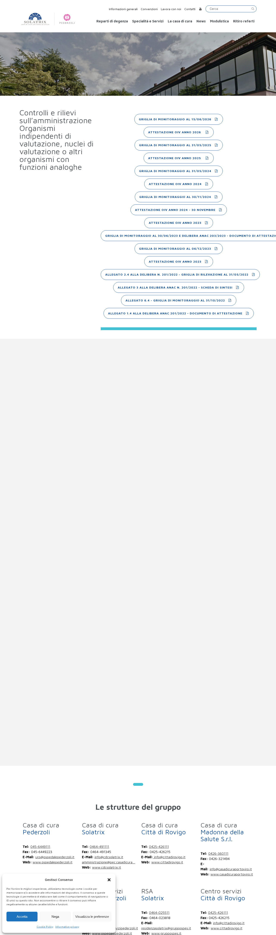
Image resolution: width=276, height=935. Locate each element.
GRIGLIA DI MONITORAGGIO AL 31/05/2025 (175, 145)
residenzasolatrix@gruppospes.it (166, 928)
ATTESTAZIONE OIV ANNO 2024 (175, 184)
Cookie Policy (45, 926)
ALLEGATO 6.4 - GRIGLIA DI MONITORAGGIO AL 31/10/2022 (175, 300)
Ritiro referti (243, 21)
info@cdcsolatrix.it (108, 857)
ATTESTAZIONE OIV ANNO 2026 (175, 132)
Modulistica (219, 21)
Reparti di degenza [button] (112, 21)
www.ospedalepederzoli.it (52, 862)
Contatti (189, 9)
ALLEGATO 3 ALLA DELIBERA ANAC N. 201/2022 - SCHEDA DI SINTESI (175, 287)
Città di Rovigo (163, 828)
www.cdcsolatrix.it (106, 867)
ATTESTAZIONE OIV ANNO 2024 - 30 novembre (175, 210)
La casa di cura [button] (180, 21)
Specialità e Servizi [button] (147, 21)
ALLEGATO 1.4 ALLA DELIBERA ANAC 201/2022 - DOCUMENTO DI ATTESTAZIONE (175, 313)
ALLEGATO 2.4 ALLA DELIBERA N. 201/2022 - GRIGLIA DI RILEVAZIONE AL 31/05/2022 (176, 274)
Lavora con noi (171, 9)
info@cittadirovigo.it (169, 857)
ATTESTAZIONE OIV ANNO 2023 (175, 222)
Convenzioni (149, 9)
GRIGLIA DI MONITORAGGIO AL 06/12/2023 (175, 248)
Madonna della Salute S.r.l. (222, 831)
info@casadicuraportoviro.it (231, 869)
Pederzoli (41, 828)
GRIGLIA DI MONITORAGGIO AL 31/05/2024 (175, 171)
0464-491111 (99, 847)
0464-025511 (159, 913)
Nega (55, 916)
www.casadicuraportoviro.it (231, 874)
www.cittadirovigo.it (167, 862)
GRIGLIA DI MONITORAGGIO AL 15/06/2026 (175, 119)
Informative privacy (67, 926)
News (201, 21)
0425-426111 (159, 847)
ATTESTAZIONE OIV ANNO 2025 (175, 158)
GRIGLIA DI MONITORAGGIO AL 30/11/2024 (175, 197)
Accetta (22, 916)
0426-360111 (218, 853)
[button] (109, 880)
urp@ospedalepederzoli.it (54, 857)
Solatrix (100, 828)
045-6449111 (40, 847)
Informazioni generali (123, 9)
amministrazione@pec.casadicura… (108, 862)
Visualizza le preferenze (92, 916)
